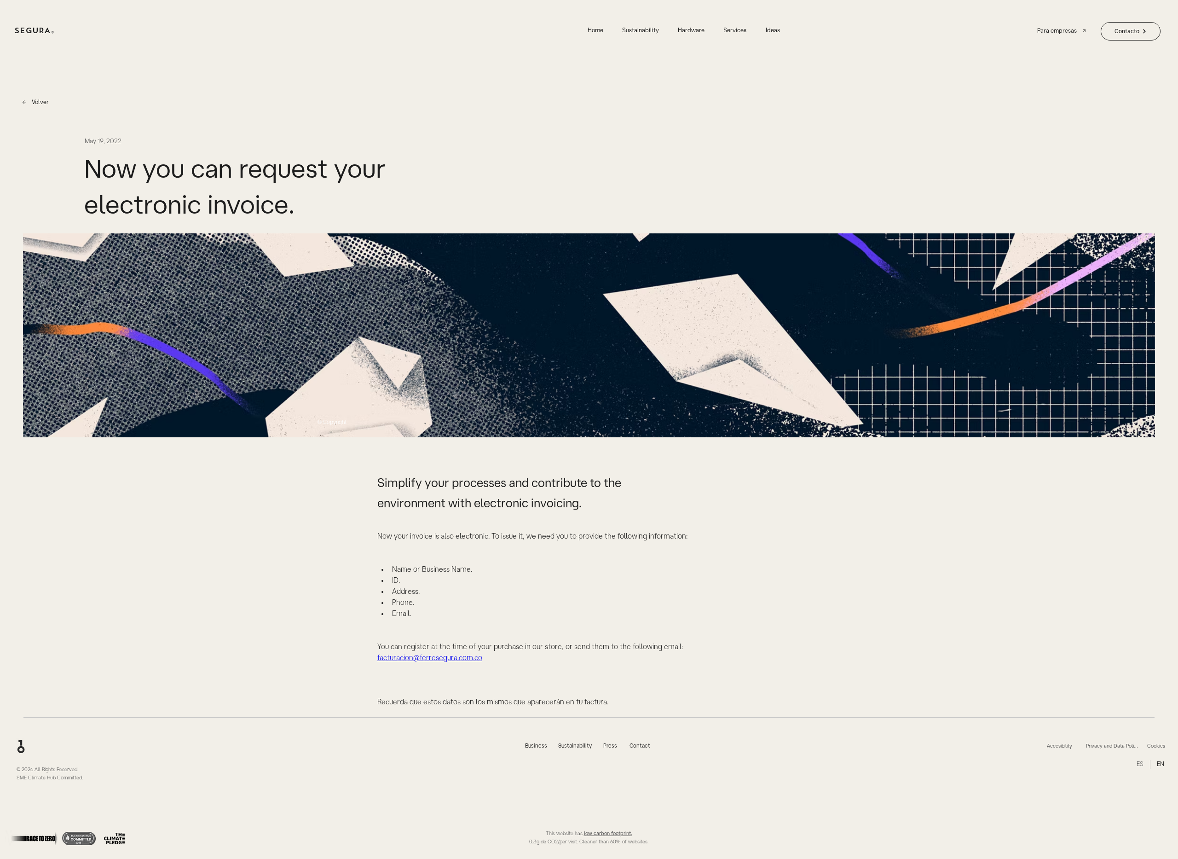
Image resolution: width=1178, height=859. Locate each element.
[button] (735, 31)
